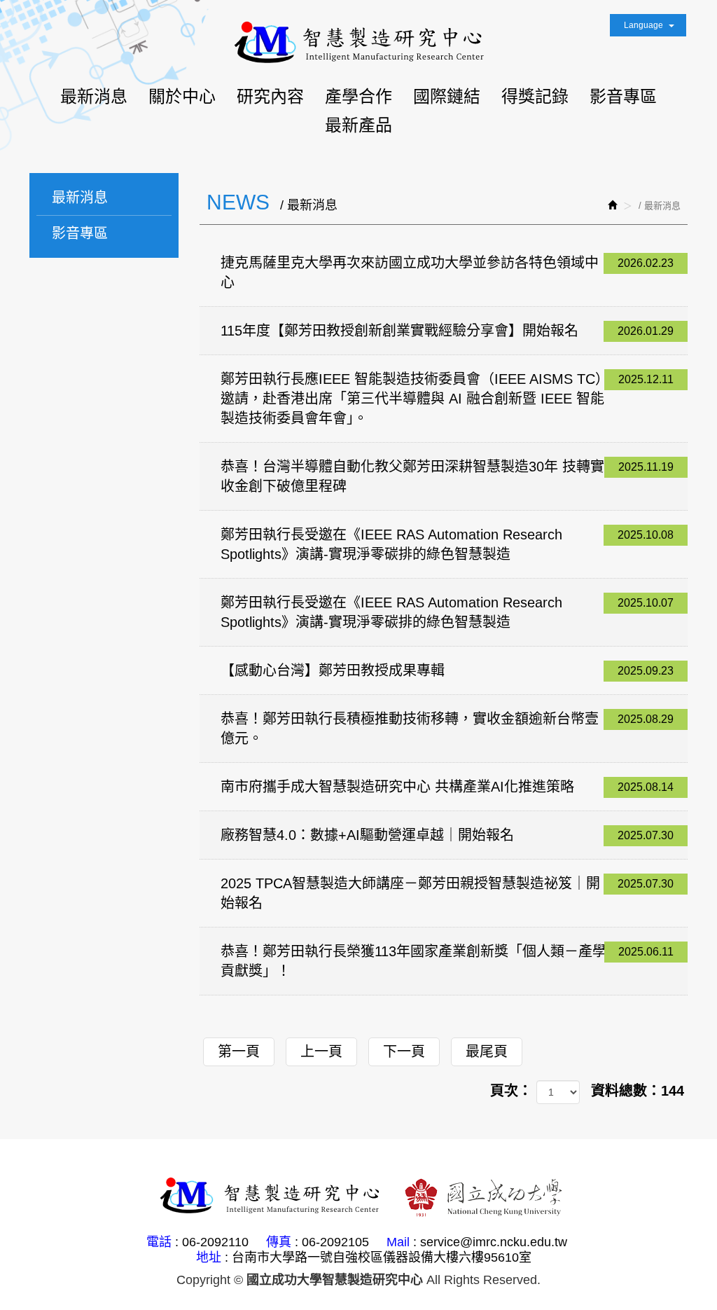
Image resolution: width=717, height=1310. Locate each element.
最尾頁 (487, 1051)
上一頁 (321, 1051)
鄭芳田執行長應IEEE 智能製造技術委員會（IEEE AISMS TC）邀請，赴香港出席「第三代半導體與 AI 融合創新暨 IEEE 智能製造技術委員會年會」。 (447, 398)
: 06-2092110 (212, 1242)
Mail (398, 1242)
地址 (208, 1257)
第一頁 (239, 1051)
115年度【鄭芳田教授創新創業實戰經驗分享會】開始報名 (447, 330)
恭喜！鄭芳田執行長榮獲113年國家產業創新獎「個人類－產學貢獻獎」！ (447, 961)
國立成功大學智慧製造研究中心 (358, 43)
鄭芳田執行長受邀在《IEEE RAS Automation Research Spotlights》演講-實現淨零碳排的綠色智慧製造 (447, 544)
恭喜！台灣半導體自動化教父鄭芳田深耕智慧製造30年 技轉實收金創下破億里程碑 (447, 476)
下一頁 (404, 1051)
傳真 (278, 1242)
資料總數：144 (637, 1090)
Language (644, 25)
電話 (159, 1242)
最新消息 (80, 197)
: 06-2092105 (332, 1242)
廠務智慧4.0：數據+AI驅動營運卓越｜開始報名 (447, 835)
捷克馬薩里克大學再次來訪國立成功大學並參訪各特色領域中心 (447, 272)
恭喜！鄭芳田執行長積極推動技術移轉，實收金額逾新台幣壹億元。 (447, 728)
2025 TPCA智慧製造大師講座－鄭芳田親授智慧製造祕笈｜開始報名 (447, 893)
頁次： (511, 1090)
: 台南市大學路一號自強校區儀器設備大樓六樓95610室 (378, 1257)
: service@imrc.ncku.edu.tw (490, 1242)
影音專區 (80, 233)
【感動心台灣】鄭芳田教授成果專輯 (447, 670)
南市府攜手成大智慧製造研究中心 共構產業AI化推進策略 (447, 786)
